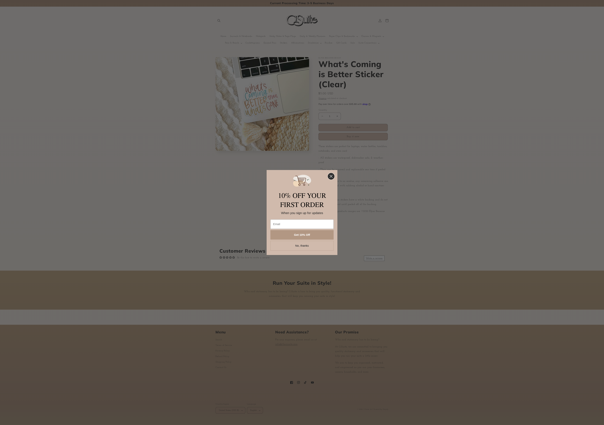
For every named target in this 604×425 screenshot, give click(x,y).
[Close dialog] (331, 176)
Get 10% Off (302, 234)
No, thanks (302, 245)
